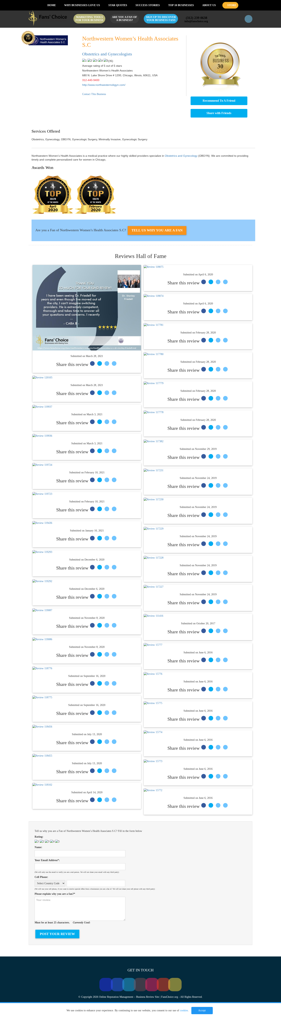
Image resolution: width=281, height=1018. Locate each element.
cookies (184, 1010)
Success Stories (148, 5)
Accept (202, 1010)
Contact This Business (94, 94)
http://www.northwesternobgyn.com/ (103, 84)
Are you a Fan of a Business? (124, 19)
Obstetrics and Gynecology (181, 155)
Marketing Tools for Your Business (89, 19)
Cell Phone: (41, 877)
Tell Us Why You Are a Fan (157, 230)
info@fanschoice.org (196, 21)
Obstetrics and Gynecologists (107, 54)
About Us (209, 5)
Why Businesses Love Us (82, 5)
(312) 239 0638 (197, 18)
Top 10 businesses (181, 5)
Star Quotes (117, 5)
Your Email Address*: (47, 860)
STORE (231, 5)
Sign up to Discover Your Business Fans (161, 19)
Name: (38, 847)
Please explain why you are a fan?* (55, 893)
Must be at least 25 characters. (62, 922)
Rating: (39, 836)
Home (51, 5)
